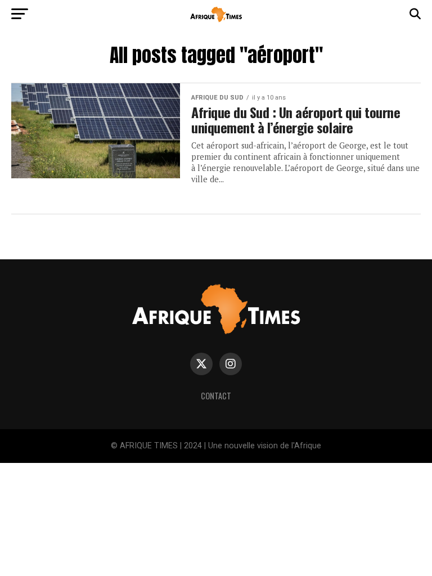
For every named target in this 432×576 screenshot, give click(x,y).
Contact (216, 396)
